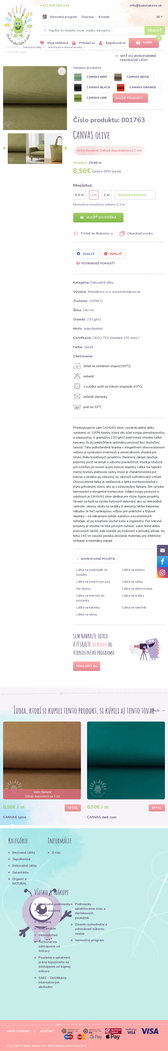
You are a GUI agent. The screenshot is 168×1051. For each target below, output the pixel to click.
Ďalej (155, 711)
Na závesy (83, 588)
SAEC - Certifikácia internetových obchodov (52, 982)
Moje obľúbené (57, 43)
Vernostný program (63, 17)
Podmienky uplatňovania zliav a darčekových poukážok (90, 911)
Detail (73, 808)
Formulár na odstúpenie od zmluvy (49, 946)
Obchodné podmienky (54, 904)
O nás (56, 853)
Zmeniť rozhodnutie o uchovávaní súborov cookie (91, 929)
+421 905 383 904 (54, 5)
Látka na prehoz (133, 570)
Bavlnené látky (23, 853)
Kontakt (104, 17)
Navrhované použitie (98, 559)
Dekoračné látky (32, 47)
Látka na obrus (86, 614)
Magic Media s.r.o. (35, 1046)
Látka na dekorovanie (137, 588)
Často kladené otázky (49, 913)
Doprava (88, 17)
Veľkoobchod (48, 935)
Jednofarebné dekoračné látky (65, 47)
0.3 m (79, 195)
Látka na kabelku (88, 607)
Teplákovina (21, 859)
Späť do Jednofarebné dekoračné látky (138, 58)
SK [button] (158, 17)
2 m (107, 195)
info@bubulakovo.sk (146, 5)
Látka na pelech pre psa (93, 581)
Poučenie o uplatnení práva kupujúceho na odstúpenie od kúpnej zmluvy (54, 964)
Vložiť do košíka (101, 217)
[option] (35, 98)
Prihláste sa (86, 666)
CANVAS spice (14, 817)
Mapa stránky (18, 1031)
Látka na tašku (132, 581)
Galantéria (20, 872)
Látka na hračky (133, 595)
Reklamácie (47, 929)
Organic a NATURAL (19, 881)
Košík (147, 42)
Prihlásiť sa (86, 43)
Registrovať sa (115, 43)
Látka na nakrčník (134, 607)
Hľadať (155, 30)
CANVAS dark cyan (102, 817)
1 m (94, 195)
